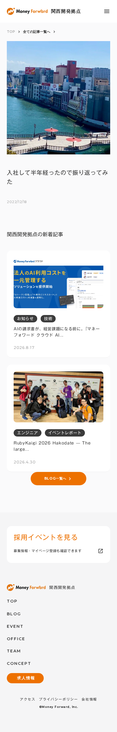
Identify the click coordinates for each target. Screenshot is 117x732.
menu (106, 11)
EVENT (15, 626)
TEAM (14, 651)
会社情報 (89, 699)
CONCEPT (19, 663)
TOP (11, 31)
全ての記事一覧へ (36, 31)
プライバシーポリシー (58, 699)
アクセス (27, 699)
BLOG (14, 613)
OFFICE (16, 638)
